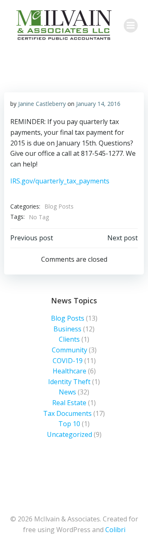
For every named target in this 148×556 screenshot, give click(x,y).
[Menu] (131, 26)
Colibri (115, 529)
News (67, 391)
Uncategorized (69, 434)
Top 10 (69, 423)
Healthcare (69, 370)
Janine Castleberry (42, 104)
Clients (69, 339)
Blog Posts (59, 206)
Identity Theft (69, 381)
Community (69, 349)
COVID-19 (68, 360)
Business (67, 328)
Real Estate (69, 402)
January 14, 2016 (98, 104)
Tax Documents (67, 413)
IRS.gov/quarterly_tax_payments (59, 180)
